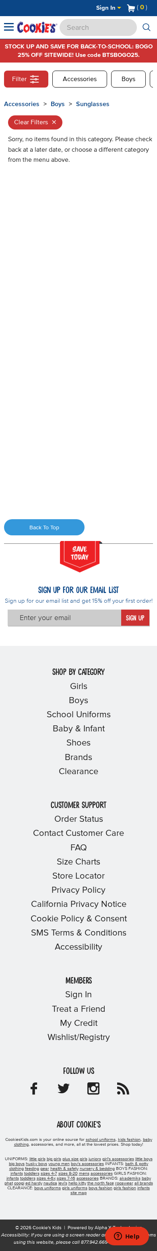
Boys (128, 79)
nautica (50, 1183)
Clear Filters (35, 122)
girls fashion (125, 1188)
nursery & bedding (97, 1169)
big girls (54, 1159)
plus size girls (74, 1159)
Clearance (78, 771)
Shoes (78, 743)
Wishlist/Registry (79, 1037)
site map (78, 1193)
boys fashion (100, 1188)
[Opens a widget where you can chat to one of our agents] (127, 1237)
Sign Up (135, 618)
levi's (62, 1183)
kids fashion (129, 1140)
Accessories (80, 79)
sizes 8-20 (68, 1174)
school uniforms (101, 1140)
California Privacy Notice (78, 904)
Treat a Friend (78, 1009)
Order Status (78, 819)
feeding (32, 1169)
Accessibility (78, 947)
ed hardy (33, 1183)
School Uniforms (79, 714)
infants (16, 1174)
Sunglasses (92, 104)
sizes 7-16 (66, 1178)
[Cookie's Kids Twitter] (64, 1091)
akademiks (130, 1178)
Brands (78, 757)
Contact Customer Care (78, 833)
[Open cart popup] (150, 8)
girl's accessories (118, 1159)
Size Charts (78, 862)
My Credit (78, 1023)
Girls (78, 686)
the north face (100, 1183)
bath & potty (136, 1164)
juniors (95, 1159)
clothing (16, 1169)
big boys (17, 1164)
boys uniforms (47, 1188)
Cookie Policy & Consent (79, 919)
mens (84, 1174)
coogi (19, 1183)
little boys (144, 1159)
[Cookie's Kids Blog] (123, 1091)
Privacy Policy (78, 890)
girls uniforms (74, 1188)
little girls (37, 1159)
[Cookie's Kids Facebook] (34, 1091)
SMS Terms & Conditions (78, 933)
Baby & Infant (79, 729)
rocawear (124, 1183)
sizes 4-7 (49, 1174)
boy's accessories (87, 1164)
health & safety (64, 1169)
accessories (102, 1174)
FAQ (78, 848)
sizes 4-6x (46, 1178)
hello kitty (77, 1183)
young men (59, 1164)
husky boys (36, 1164)
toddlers (31, 1174)
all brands (143, 1183)
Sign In (106, 8)
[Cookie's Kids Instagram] (93, 1091)
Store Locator (78, 876)
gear (44, 1169)
